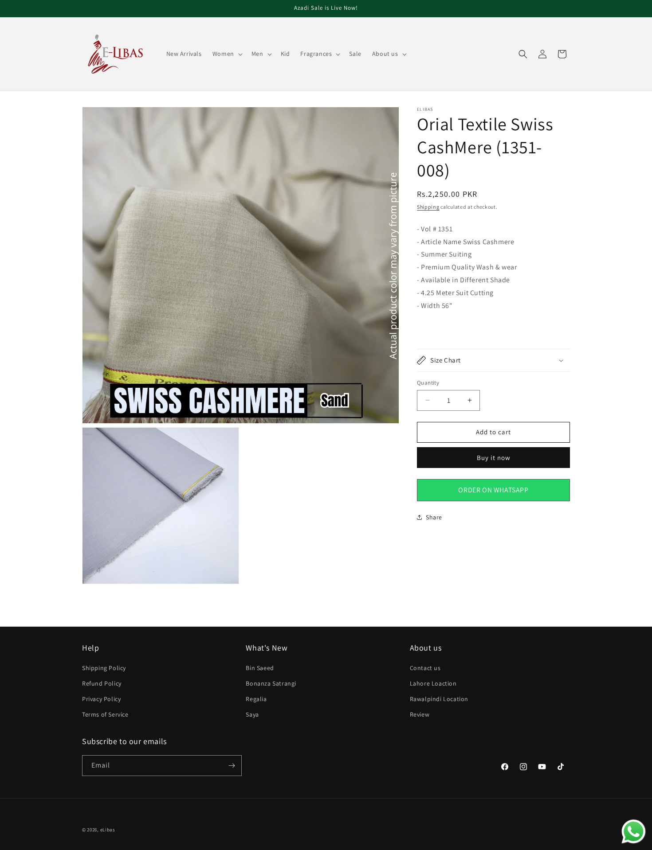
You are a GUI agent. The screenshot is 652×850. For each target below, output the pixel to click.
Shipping (428, 206)
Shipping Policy (104, 668)
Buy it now (494, 457)
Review (420, 714)
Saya (252, 714)
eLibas (107, 830)
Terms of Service (105, 714)
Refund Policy (102, 683)
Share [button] (434, 517)
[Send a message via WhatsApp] (634, 832)
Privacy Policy (101, 699)
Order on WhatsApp (493, 489)
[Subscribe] (231, 765)
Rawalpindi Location (439, 699)
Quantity (428, 382)
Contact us (425, 668)
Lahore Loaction (433, 683)
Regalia (256, 699)
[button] (226, 53)
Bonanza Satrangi (271, 683)
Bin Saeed (260, 668)
